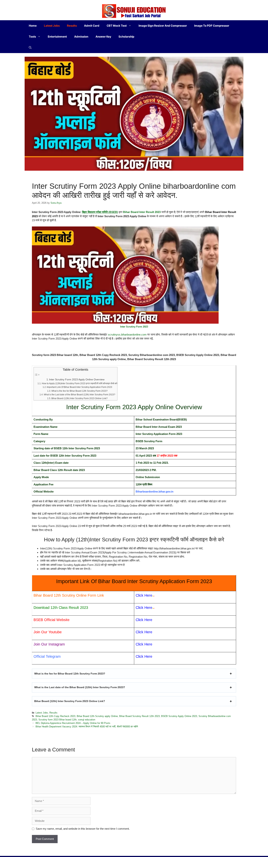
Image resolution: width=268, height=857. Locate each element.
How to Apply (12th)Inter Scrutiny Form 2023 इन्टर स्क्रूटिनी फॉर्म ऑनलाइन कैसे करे (79, 383)
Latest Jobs (52, 25)
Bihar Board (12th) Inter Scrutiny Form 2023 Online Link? (79, 398)
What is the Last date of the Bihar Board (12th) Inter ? (79, 687)
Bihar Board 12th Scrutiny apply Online (97, 716)
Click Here (144, 620)
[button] (30, 47)
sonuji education (86, 719)
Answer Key (103, 36)
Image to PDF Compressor (211, 25)
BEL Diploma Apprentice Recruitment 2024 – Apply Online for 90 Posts (73, 723)
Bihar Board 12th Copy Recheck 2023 (55, 716)
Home (33, 25)
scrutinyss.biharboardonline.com (127, 334)
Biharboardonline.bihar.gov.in (154, 491)
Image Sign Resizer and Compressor (163, 25)
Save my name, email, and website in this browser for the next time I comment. (83, 828)
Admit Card (91, 25)
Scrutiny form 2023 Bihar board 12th (57, 719)
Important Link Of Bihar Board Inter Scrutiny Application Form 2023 (79, 387)
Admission (81, 36)
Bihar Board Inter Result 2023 (142, 212)
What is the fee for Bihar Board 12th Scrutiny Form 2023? (79, 391)
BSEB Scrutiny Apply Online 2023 (179, 716)
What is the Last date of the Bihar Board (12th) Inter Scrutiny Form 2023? (79, 394)
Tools (32, 36)
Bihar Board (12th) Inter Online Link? (69, 701)
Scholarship (126, 36)
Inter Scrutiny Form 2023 (134, 326)
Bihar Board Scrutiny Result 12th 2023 (139, 716)
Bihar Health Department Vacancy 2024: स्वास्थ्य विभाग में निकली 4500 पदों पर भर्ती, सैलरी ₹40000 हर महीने (87, 726)
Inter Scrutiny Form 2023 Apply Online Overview (76, 379)
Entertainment (57, 36)
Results (72, 25)
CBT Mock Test (117, 25)
